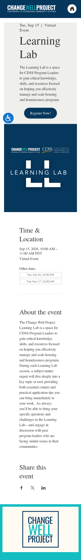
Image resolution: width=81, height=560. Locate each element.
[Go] (78, 556)
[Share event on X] (32, 488)
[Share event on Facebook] (21, 488)
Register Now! (40, 113)
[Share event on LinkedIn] (43, 488)
